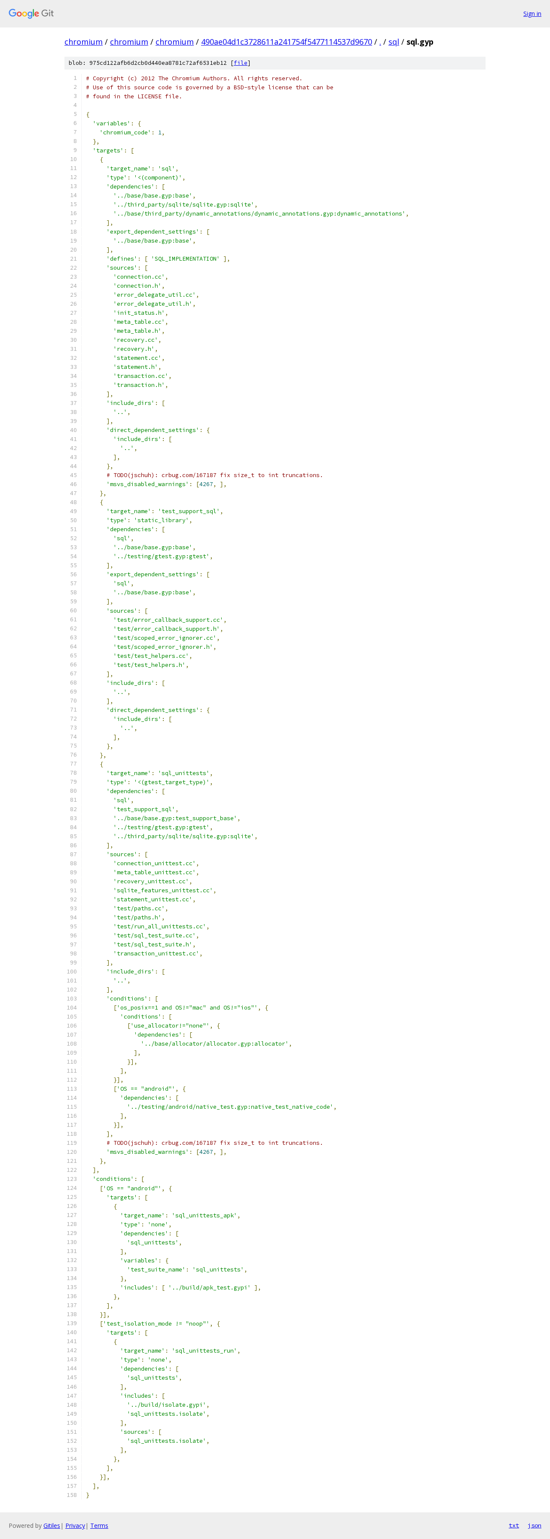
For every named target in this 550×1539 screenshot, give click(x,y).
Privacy (75, 1525)
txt (514, 1525)
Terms (99, 1525)
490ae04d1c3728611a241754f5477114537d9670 (286, 41)
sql (393, 41)
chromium (83, 41)
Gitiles (51, 1525)
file (241, 63)
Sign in (532, 13)
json (534, 1525)
